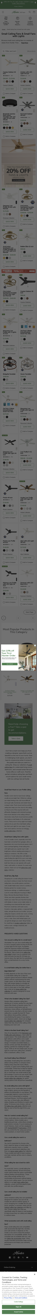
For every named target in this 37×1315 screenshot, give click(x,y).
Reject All (18, 1307)
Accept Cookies (18, 1312)
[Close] (34, 1274)
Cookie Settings (18, 1302)
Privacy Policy (8, 1298)
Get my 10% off (10, 664)
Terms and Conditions (21, 1298)
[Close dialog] (35, 645)
